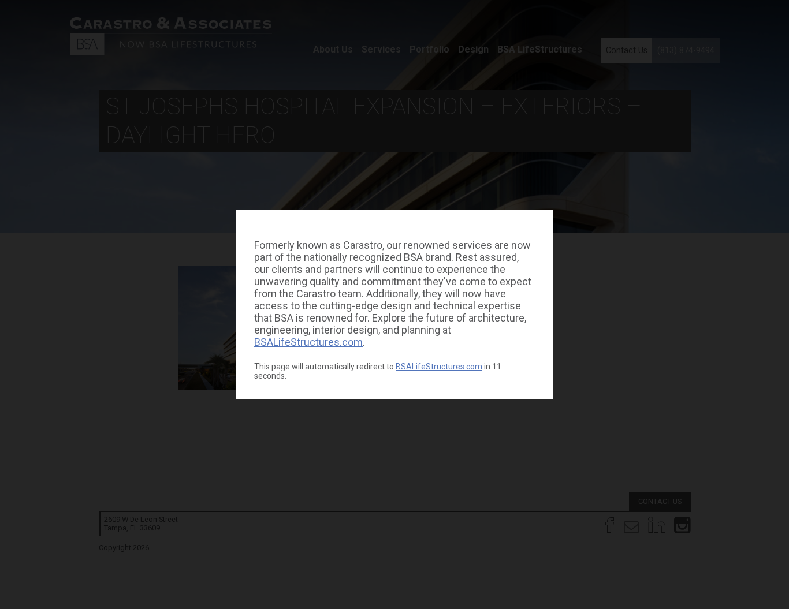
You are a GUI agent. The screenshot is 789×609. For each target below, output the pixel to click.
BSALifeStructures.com (308, 342)
